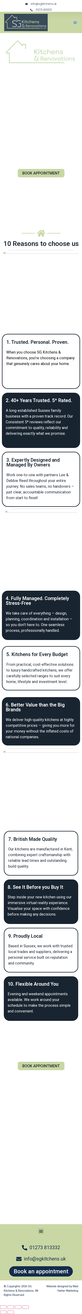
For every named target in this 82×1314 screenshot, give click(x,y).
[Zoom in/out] (3, 1307)
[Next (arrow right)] (10, 1312)
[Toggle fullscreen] (10, 1307)
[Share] (18, 1307)
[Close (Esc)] (25, 1307)
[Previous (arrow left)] (3, 1312)
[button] (75, 22)
